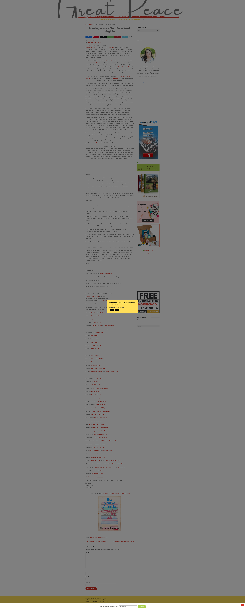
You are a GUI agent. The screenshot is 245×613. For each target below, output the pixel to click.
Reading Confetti (97, 470)
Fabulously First (95, 342)
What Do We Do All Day (97, 414)
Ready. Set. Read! (96, 391)
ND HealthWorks (98, 421)
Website (87, 582)
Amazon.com (103, 603)
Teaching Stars (94, 339)
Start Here (104, 19)
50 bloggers (111, 47)
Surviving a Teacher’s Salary (97, 358)
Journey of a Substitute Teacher (99, 431)
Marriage (120, 19)
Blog (109, 19)
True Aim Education (94, 348)
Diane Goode (116, 78)
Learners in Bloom (96, 329)
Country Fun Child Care (111, 371)
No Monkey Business (98, 447)
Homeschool (137, 19)
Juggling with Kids (97, 325)
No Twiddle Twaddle (97, 473)
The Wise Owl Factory (98, 385)
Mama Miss (94, 335)
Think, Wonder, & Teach (107, 319)
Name (87, 571)
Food (130, 19)
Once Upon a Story (95, 460)
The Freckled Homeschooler (112, 460)
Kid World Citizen (107, 450)
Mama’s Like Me (106, 300)
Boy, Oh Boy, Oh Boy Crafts (98, 401)
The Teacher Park (98, 332)
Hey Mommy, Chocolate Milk (100, 388)
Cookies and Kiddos (100, 441)
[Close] (242, 605)
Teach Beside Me (94, 454)
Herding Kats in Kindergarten (100, 427)
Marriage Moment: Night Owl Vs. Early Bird (96, 541)
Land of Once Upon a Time (101, 434)
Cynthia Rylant (110, 61)
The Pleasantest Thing (99, 408)
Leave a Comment (103, 537)
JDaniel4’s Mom (113, 441)
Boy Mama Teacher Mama (117, 464)
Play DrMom (94, 381)
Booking (90, 42)
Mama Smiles (99, 378)
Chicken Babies (95, 365)
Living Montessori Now (110, 329)
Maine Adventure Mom (95, 371)
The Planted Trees (96, 322)
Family (114, 19)
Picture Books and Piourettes (99, 375)
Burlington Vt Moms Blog (98, 457)
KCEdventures (94, 362)
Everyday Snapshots (97, 312)
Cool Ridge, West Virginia (125, 67)
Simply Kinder (94, 319)
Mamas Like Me (121, 467)
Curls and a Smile (94, 450)
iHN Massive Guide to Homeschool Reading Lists (116, 493)
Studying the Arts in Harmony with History (122, 541)
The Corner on (95, 477)
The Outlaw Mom (110, 325)
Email (87, 576)
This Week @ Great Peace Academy (104, 467)
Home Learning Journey (100, 464)
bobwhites (98, 143)
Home (125, 19)
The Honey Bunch (96, 395)
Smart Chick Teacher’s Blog (97, 424)
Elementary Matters (100, 404)
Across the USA (97, 42)
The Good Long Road (97, 398)
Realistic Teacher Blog (100, 418)
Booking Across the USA (92, 296)
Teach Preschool (95, 355)
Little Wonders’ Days (95, 316)
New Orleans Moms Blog (98, 368)
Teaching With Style (95, 345)
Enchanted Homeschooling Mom (102, 411)
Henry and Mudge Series (97, 63)
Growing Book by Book (91, 47)
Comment (88, 552)
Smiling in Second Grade (100, 437)
